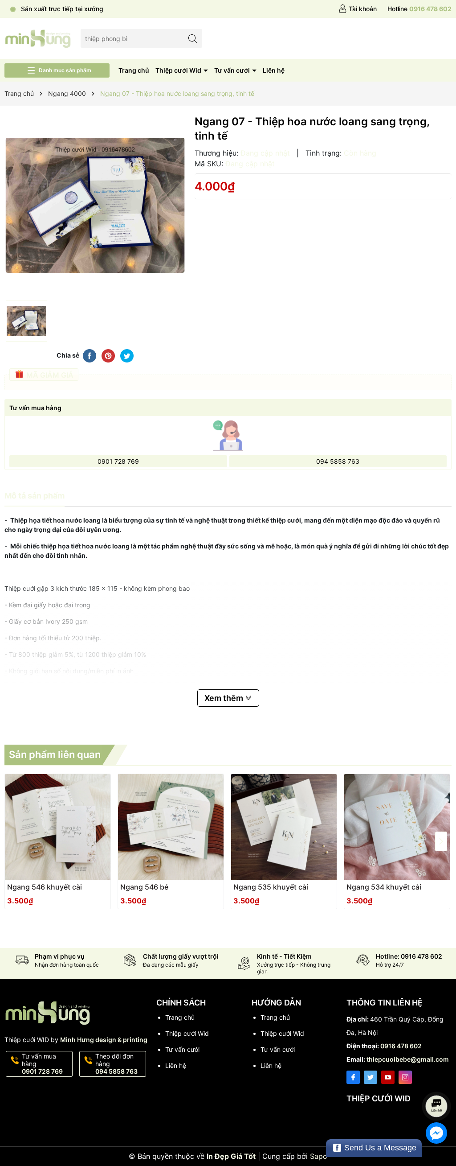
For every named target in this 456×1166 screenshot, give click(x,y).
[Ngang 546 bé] (171, 827)
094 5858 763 (337, 461)
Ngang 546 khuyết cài (44, 886)
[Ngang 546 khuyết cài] (57, 827)
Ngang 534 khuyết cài (383, 886)
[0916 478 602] (419, 9)
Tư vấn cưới (232, 70)
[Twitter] (370, 1077)
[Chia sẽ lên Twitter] (127, 355)
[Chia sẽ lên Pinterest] (108, 355)
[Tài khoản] (357, 9)
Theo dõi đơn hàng (116, 1063)
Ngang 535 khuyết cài (270, 886)
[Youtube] (388, 1077)
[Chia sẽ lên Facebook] (89, 355)
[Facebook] (353, 1077)
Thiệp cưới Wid (179, 70)
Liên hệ (274, 70)
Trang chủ (133, 70)
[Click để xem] (95, 205)
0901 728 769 (118, 461)
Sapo (318, 1156)
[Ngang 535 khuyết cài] (284, 827)
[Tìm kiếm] (193, 38)
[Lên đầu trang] (438, 1082)
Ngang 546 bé (144, 886)
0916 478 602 (401, 1046)
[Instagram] (405, 1077)
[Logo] (38, 37)
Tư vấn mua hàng (42, 1063)
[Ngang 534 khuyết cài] (397, 827)
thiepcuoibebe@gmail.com (407, 1059)
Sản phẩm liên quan (55, 754)
